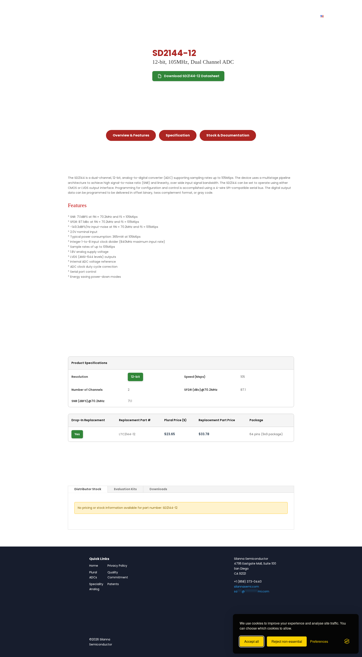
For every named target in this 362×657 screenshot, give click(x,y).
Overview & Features (131, 135)
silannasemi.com (246, 586)
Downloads (158, 489)
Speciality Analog (96, 586)
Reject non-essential (287, 641)
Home (93, 566)
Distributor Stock (87, 489)
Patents (113, 584)
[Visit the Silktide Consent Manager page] (347, 641)
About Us (279, 16)
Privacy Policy (117, 566)
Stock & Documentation (227, 135)
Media (260, 16)
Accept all (251, 641)
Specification (178, 135)
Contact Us (303, 16)
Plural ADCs (174, 16)
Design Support (236, 16)
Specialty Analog (203, 16)
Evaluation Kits (125, 489)
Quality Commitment (117, 574)
